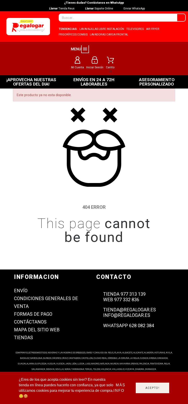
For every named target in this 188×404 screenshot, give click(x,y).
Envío (21, 290)
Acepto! (152, 388)
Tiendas (23, 337)
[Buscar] (181, 17)
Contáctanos (30, 322)
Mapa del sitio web (37, 329)
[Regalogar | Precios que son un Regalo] (28, 26)
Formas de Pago (33, 314)
